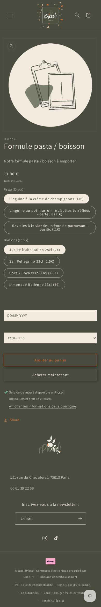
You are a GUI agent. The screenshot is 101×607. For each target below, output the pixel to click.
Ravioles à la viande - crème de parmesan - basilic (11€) (50, 227)
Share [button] (14, 419)
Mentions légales (52, 600)
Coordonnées (30, 593)
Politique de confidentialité (34, 585)
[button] (10, 15)
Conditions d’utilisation (74, 585)
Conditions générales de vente (64, 593)
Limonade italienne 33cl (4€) (34, 284)
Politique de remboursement (58, 577)
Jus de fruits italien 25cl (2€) (34, 249)
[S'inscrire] (80, 519)
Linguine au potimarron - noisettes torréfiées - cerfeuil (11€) (50, 212)
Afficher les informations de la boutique (42, 406)
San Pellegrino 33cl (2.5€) (31, 261)
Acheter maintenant (50, 374)
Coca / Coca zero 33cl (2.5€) (33, 273)
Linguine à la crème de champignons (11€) (46, 198)
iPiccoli (30, 570)
